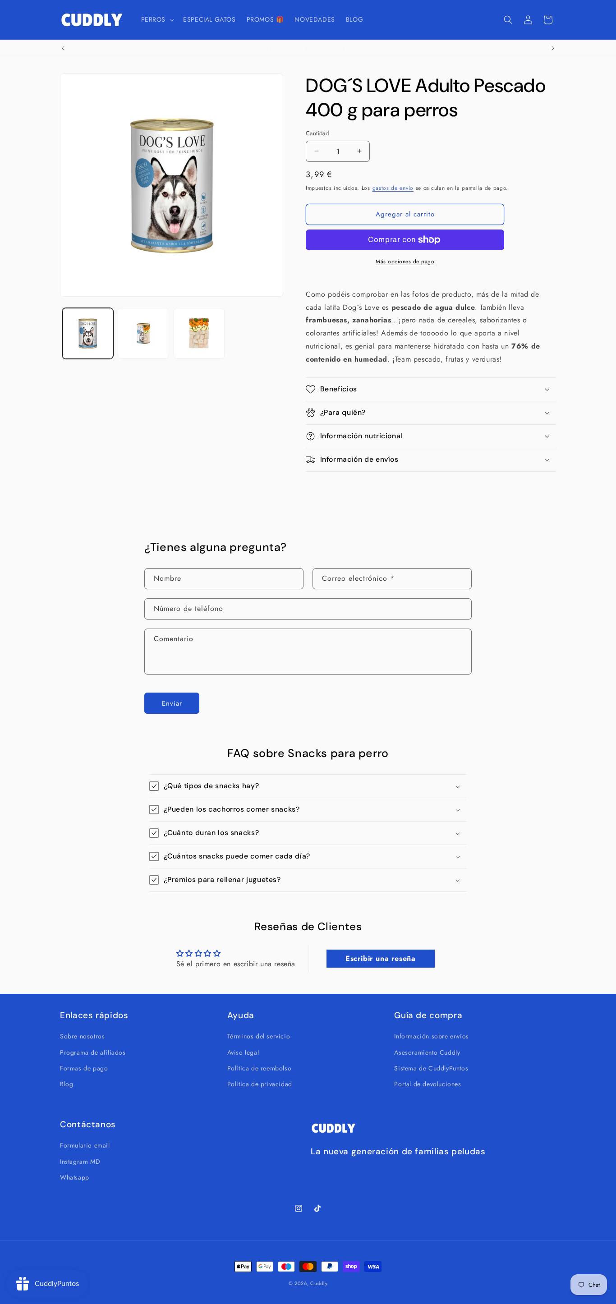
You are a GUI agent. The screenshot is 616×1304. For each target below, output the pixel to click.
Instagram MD (80, 1161)
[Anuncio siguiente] (553, 48)
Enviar (172, 703)
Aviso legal (243, 1052)
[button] (157, 19)
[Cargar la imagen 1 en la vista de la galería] (87, 333)
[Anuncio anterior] (63, 48)
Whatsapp (74, 1177)
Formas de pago (84, 1068)
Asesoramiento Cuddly (427, 1052)
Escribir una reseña (380, 958)
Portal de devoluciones (427, 1083)
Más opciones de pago (405, 261)
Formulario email (85, 1145)
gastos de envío (393, 188)
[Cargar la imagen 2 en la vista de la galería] (143, 333)
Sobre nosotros (82, 1036)
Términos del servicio (258, 1036)
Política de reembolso (259, 1068)
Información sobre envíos (431, 1036)
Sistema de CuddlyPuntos (431, 1068)
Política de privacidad (259, 1083)
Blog (66, 1083)
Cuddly (318, 1283)
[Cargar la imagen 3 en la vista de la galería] (199, 333)
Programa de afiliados (93, 1052)
